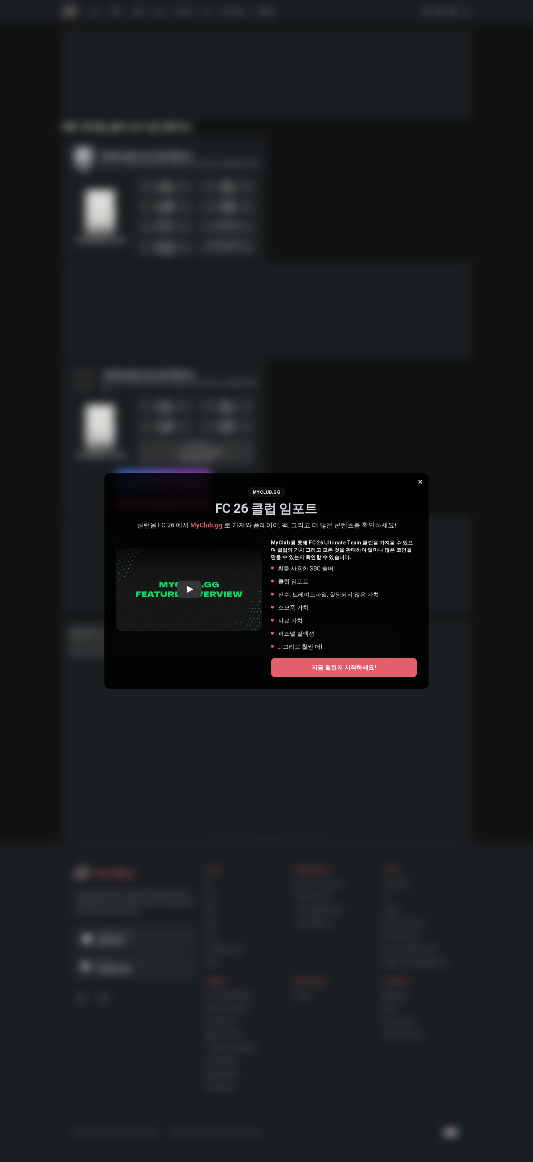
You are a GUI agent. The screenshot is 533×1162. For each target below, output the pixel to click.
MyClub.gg (206, 525)
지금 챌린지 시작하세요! (344, 667)
